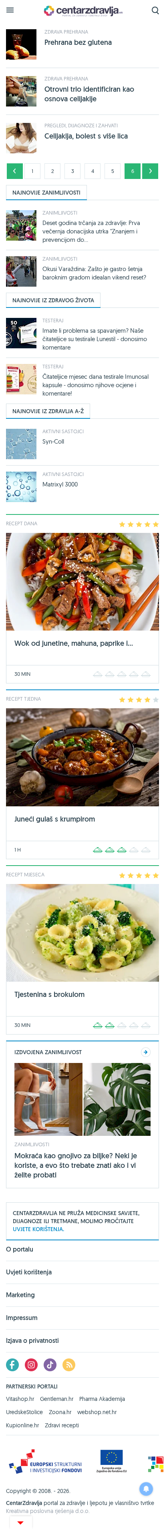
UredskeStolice (24, 1412)
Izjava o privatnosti (32, 1340)
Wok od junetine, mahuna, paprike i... (73, 643)
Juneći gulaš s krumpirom (54, 819)
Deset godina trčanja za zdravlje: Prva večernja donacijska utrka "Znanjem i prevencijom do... (91, 231)
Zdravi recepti (62, 1425)
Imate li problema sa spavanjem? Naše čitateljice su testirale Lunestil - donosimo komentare (94, 339)
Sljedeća (150, 171)
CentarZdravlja (82, 11)
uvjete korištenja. (38, 1229)
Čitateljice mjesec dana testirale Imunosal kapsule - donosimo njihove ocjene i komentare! (95, 385)
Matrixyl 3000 (60, 484)
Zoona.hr (60, 1412)
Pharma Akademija (102, 1398)
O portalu (19, 1250)
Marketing (20, 1295)
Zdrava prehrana (66, 31)
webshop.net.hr (97, 1412)
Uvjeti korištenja (29, 1272)
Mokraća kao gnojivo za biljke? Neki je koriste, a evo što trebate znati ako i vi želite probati (75, 1165)
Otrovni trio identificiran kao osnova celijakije (89, 93)
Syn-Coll (53, 441)
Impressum (22, 1318)
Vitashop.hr (20, 1398)
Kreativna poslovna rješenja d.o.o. (48, 1511)
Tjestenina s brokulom (49, 994)
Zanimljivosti (59, 212)
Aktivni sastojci (63, 431)
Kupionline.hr (22, 1425)
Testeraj (52, 320)
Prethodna (15, 171)
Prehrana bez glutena (78, 42)
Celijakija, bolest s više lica (86, 136)
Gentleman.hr (56, 1398)
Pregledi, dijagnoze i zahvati (81, 125)
